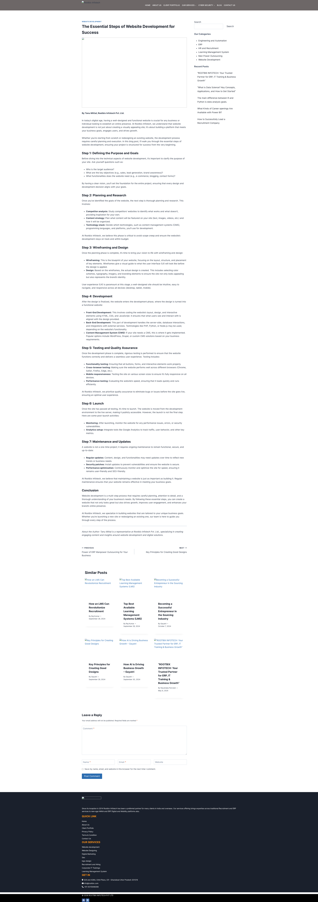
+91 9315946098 (91, 887)
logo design (86, 861)
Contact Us (229, 5)
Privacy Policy (87, 832)
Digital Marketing (89, 854)
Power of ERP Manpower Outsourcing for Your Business (105, 552)
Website (159, 762)
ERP (200, 44)
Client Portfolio (171, 5)
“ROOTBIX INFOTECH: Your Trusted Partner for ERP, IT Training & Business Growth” (216, 77)
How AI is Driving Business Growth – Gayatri (133, 668)
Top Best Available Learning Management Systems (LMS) (132, 611)
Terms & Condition (89, 835)
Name (87, 762)
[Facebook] (83, 900)
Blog (219, 5)
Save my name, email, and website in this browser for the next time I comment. (120, 769)
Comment (88, 728)
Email (122, 762)
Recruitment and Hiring (91, 864)
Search (197, 22)
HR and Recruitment (208, 48)
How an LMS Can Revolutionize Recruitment (99, 607)
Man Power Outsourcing (210, 56)
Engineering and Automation (212, 40)
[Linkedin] (87, 900)
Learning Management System (213, 52)
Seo (83, 857)
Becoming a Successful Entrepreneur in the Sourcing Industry (167, 611)
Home (147, 5)
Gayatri (163, 624)
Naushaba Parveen (168, 688)
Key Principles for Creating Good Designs (166, 550)
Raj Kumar (95, 616)
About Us (156, 5)
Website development (90, 847)
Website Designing (89, 850)
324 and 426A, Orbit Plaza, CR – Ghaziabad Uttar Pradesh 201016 (110, 880)
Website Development (91, 22)
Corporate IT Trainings (91, 868)
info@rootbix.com (91, 883)
